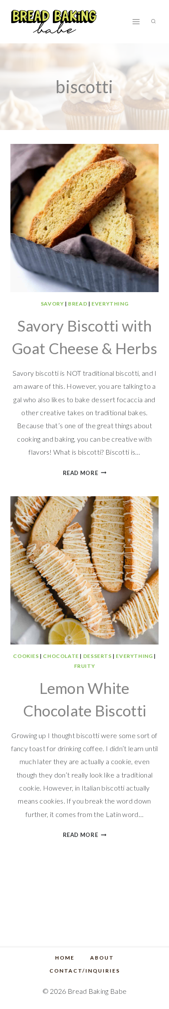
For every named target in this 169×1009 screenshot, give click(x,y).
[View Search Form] (153, 21)
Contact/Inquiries (84, 970)
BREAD (77, 303)
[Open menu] (136, 21)
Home (65, 957)
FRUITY (84, 666)
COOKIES (26, 656)
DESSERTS (97, 656)
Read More (85, 472)
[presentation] (84, 218)
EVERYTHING (109, 303)
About (102, 957)
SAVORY (52, 303)
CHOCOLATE (60, 656)
